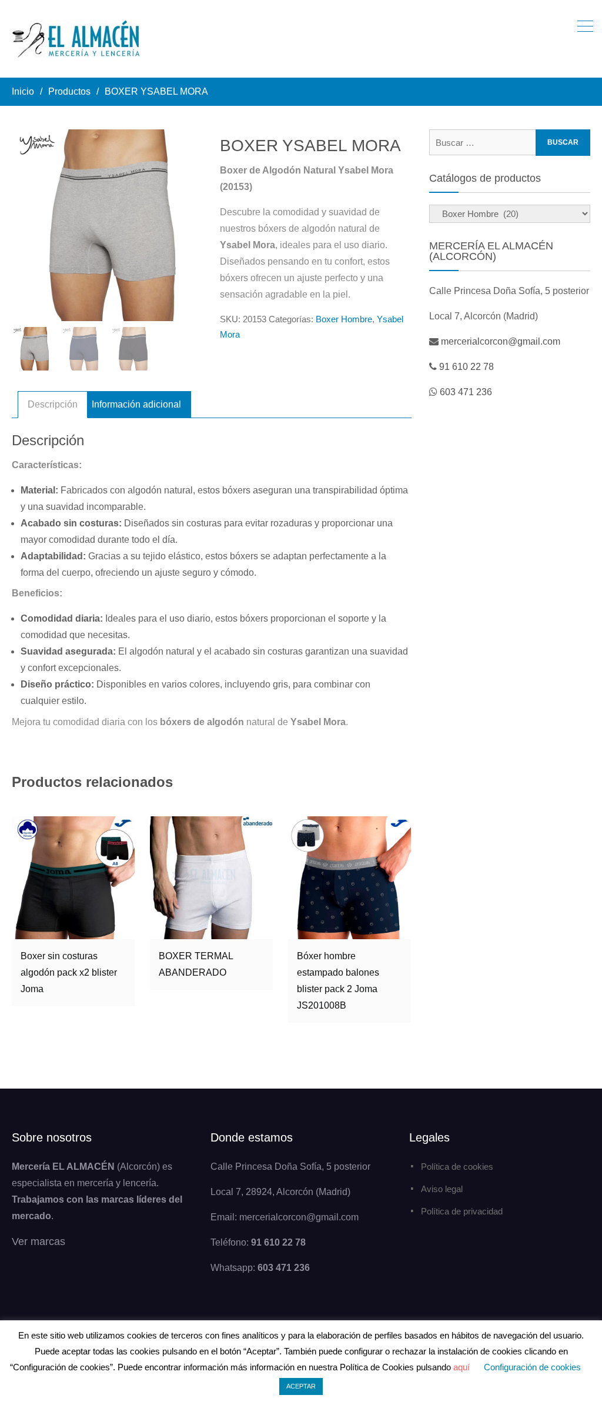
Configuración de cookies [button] (532, 1367)
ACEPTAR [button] (301, 1386)
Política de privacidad (462, 1211)
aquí (461, 1367)
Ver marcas (38, 1241)
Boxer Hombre (344, 319)
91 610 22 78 (466, 367)
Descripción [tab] (53, 404)
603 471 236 (466, 392)
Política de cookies (457, 1167)
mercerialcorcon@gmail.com (500, 341)
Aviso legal (442, 1189)
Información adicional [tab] (136, 404)
